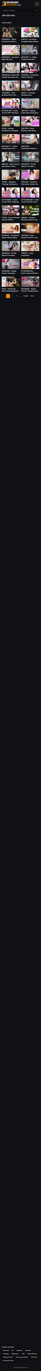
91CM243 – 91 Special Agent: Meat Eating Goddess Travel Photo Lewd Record (10, 238)
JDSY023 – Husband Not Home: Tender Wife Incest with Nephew (30, 184)
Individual (19, 1350)
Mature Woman (32, 1354)
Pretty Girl (34, 1357)
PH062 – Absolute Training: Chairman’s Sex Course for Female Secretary (10, 185)
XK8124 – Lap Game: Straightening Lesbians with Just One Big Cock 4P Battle (30, 42)
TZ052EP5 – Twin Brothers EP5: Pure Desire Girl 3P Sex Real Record (10, 96)
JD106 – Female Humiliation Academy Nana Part (10, 130)
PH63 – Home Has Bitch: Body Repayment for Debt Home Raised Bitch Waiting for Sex (11, 292)
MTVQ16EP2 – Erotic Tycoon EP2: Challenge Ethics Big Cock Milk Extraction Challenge (10, 203)
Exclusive (28, 1350)
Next (32, 296)
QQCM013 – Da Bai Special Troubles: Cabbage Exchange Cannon (28, 167)
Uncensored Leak (8, 1360)
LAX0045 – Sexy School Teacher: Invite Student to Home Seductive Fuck (29, 238)
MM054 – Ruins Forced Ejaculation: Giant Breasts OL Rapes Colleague (10, 167)
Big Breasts (15, 1354)
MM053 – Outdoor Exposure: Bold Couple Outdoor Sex (29, 220)
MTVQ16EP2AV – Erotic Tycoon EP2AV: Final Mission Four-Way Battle (30, 203)
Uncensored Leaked (22, 1357)
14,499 (25, 296)
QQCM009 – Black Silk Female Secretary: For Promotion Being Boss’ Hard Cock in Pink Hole (10, 78)
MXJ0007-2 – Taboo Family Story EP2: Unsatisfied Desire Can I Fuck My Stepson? (30, 60)
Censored (6, 1350)
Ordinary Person (8, 1357)
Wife (23, 1354)
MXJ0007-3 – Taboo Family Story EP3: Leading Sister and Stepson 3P (9, 149)
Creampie (6, 1354)
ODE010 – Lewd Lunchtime (27, 254)
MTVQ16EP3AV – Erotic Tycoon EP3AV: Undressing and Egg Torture (29, 274)
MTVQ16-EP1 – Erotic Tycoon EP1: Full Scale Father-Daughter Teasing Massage (10, 114)
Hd (13, 1350)
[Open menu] (36, 4)
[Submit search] (36, 10)
